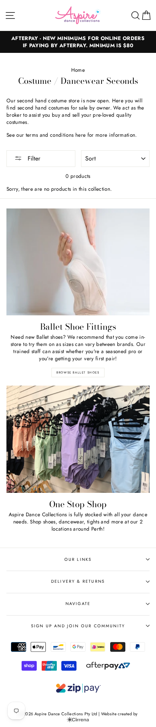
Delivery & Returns (78, 581)
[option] (78, 42)
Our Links (78, 559)
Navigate (78, 603)
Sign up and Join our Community (78, 626)
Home (78, 70)
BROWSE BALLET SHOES (77, 372)
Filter (33, 158)
